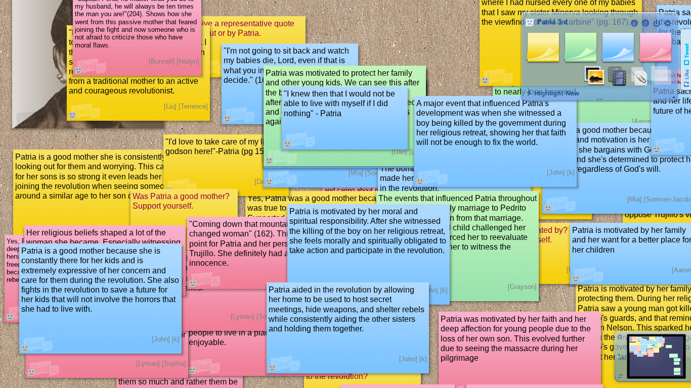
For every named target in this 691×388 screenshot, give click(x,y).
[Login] (656, 23)
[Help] (645, 23)
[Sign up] (667, 23)
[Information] (634, 23)
